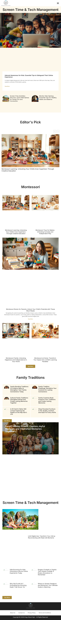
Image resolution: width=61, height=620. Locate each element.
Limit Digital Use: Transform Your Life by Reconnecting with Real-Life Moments (41, 537)
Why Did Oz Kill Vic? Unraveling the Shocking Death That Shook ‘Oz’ (18, 585)
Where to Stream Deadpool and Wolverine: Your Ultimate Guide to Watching (48, 585)
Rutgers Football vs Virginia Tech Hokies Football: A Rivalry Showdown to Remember (47, 572)
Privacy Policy (32, 612)
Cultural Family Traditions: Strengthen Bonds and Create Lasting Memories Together (19, 400)
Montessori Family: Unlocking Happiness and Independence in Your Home (16, 359)
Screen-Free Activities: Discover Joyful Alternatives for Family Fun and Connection (19, 98)
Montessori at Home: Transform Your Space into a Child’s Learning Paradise (45, 359)
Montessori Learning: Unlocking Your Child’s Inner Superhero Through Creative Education (28, 170)
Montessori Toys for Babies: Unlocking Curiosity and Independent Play (45, 231)
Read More (7, 86)
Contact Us (21, 612)
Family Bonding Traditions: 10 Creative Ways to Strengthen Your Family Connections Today (19, 389)
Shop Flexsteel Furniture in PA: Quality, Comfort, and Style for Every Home (47, 410)
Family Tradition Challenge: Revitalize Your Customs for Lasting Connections (47, 389)
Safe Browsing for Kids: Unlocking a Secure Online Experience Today (19, 571)
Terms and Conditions (45, 612)
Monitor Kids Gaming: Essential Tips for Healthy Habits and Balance (48, 97)
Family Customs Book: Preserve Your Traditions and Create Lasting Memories (47, 400)
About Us (12, 612)
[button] (58, 3)
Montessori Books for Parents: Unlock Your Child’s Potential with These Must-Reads (30, 310)
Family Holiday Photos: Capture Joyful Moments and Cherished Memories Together (25, 429)
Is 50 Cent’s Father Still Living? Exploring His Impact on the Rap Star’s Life (18, 411)
